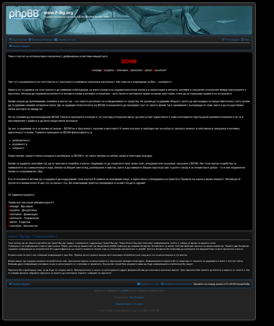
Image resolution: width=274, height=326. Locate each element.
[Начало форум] (25, 14)
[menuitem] (40, 39)
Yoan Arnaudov (136, 297)
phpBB (124, 290)
